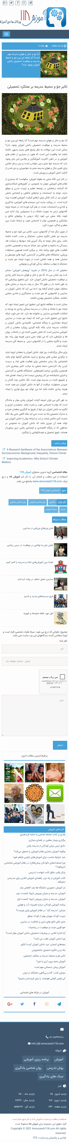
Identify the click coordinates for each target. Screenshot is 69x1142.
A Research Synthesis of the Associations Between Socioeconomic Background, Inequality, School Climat (34, 451)
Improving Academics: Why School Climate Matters (30, 460)
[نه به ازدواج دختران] (14, 772)
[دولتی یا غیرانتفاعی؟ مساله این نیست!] (34, 814)
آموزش (35, 1124)
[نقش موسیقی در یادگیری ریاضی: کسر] (34, 793)
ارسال (60, 745)
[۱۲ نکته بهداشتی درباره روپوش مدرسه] (14, 813)
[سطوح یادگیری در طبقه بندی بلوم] (55, 813)
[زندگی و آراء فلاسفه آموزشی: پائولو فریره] (55, 772)
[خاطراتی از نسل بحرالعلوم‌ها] (14, 793)
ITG (35, 1138)
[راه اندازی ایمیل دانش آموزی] (55, 793)
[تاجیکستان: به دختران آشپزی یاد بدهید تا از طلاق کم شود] (34, 772)
